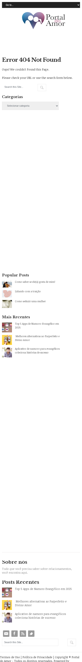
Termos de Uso (10, 657)
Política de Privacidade (37, 657)
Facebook (14, 633)
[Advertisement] (41, 164)
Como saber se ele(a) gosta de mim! (35, 282)
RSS (23, 633)
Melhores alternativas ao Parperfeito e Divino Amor (37, 338)
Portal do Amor (44, 21)
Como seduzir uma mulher (30, 301)
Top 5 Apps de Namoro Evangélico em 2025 (37, 325)
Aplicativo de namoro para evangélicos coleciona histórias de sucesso (37, 350)
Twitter (31, 633)
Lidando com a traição (28, 291)
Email (6, 633)
